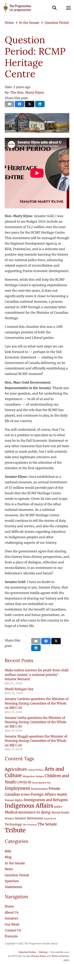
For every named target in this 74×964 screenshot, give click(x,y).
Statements (13, 887)
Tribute (15, 830)
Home (9, 906)
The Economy (30, 824)
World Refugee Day (19, 689)
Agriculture (16, 769)
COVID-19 (24, 782)
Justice (58, 806)
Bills (8, 851)
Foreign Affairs (43, 794)
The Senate (47, 824)
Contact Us (13, 930)
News (9, 869)
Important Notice (27, 952)
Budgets (40, 776)
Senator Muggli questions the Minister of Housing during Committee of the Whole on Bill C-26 (36, 740)
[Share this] (19, 104)
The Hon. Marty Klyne (27, 92)
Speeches (12, 881)
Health (62, 794)
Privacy (9, 818)
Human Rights (14, 800)
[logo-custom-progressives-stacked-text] (17, 8)
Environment (39, 788)
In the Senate (15, 863)
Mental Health (60, 812)
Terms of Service (60, 956)
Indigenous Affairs (29, 805)
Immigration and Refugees (46, 800)
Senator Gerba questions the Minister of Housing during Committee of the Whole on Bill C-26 (35, 722)
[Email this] (9, 104)
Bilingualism (28, 776)
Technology (13, 824)
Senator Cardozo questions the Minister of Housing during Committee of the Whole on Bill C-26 (36, 703)
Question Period (17, 875)
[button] (54, 8)
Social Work (50, 818)
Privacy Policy (38, 956)
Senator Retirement (29, 818)
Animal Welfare (36, 770)
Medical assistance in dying (28, 812)
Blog (8, 857)
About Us (12, 912)
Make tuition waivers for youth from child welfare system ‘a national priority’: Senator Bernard (36, 674)
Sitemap (43, 952)
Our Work (12, 924)
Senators (11, 918)
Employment (17, 788)
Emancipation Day (41, 782)
